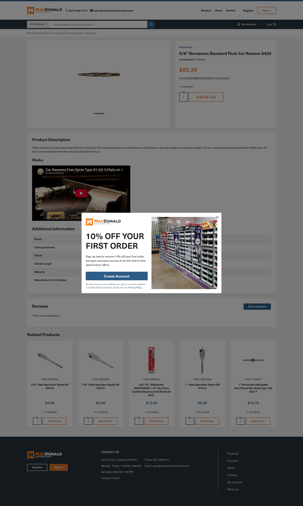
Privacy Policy (135, 287)
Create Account (116, 276)
